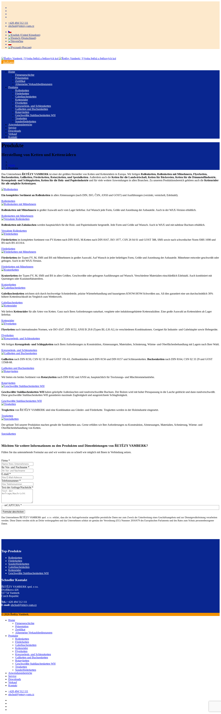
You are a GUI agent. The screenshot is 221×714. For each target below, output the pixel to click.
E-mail (6, 473)
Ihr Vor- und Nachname (15, 467)
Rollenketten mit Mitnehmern (17, 215)
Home (11, 71)
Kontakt (12, 137)
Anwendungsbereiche (20, 124)
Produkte (13, 87)
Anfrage (8, 62)
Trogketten (21, 118)
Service (12, 127)
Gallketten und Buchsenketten (31, 109)
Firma (5, 460)
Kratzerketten (8, 284)
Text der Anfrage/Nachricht (17, 487)
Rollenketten (22, 90)
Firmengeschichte (24, 74)
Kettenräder (21, 99)
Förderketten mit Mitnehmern (17, 266)
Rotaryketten (22, 112)
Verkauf (12, 133)
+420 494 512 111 (18, 22)
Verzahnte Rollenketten (14, 230)
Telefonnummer (11, 480)
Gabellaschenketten (25, 96)
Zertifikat (20, 81)
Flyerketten (21, 102)
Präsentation (21, 77)
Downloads (14, 130)
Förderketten (22, 93)
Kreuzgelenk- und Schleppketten (33, 105)
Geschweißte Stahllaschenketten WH (35, 115)
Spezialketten (8, 433)
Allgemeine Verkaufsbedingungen (33, 84)
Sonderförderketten (25, 121)
